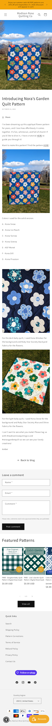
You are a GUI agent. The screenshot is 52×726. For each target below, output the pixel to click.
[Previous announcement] (5, 5)
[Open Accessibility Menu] (6, 720)
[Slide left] (20, 596)
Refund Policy (12, 648)
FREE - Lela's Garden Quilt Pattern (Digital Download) (34, 579)
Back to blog (28, 460)
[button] (5, 15)
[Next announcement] (47, 5)
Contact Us (10, 661)
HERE (39, 135)
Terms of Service (13, 642)
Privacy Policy (12, 655)
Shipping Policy (12, 630)
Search (9, 623)
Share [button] (7, 117)
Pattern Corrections (14, 636)
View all (26, 604)
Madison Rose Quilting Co (21, 721)
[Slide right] (32, 596)
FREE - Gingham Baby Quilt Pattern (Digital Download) (12, 579)
